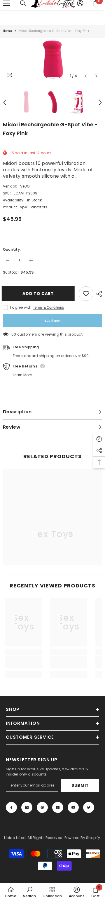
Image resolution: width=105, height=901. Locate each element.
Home (7, 31)
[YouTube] (73, 807)
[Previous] (85, 76)
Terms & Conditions (48, 307)
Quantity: (12, 249)
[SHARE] (97, 294)
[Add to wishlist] (86, 293)
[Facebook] (11, 807)
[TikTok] (57, 807)
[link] (23, 662)
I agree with (21, 307)
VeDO (25, 186)
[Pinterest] (42, 807)
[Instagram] (26, 807)
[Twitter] (88, 807)
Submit (80, 785)
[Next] (96, 76)
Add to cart (38, 293)
